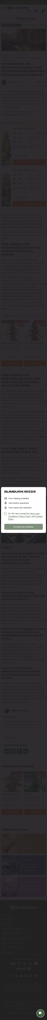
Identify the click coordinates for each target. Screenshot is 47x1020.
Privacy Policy (25, 516)
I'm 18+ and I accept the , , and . (25, 516)
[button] (40, 1013)
